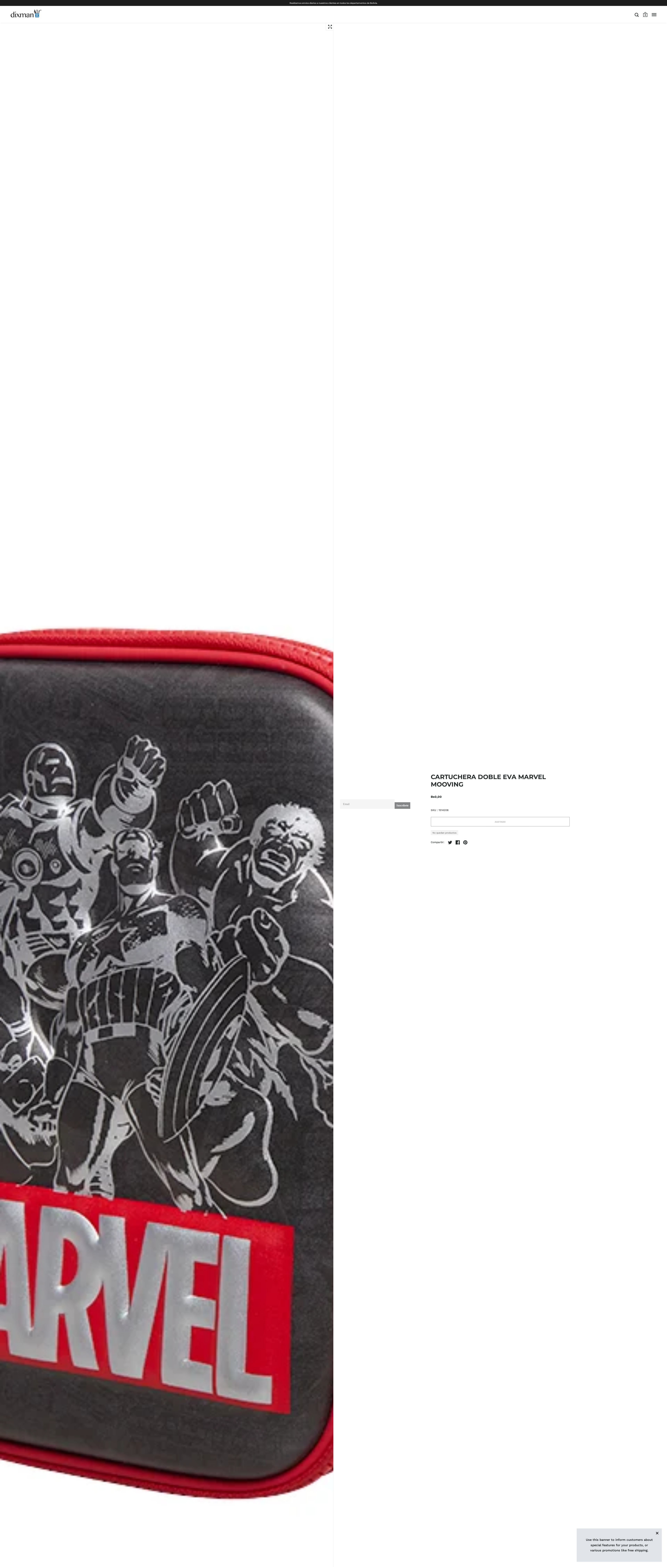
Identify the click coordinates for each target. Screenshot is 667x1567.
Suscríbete (402, 802)
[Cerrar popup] (405, 744)
